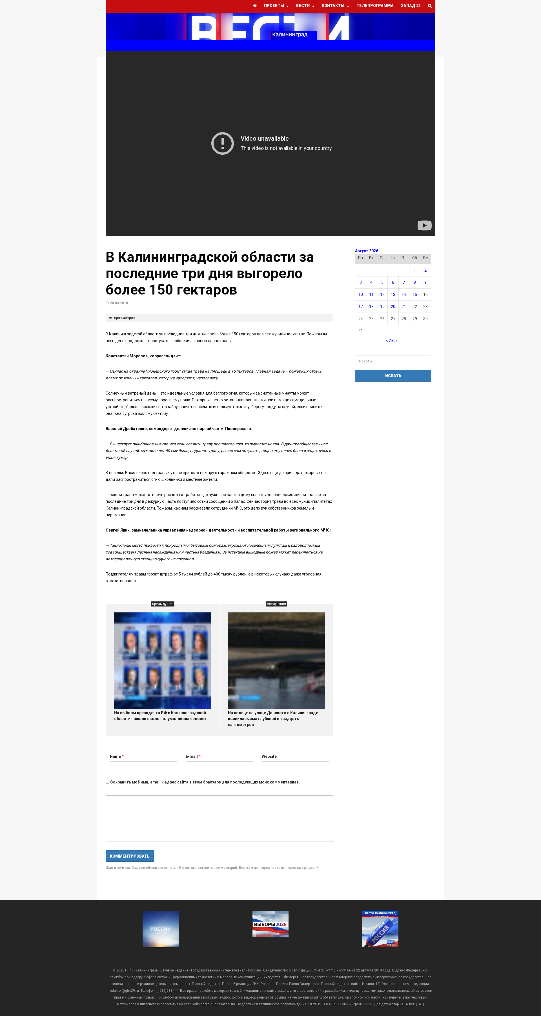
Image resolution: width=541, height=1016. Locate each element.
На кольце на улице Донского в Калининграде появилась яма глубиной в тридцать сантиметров (273, 718)
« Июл (391, 340)
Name (117, 756)
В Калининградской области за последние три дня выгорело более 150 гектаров (210, 273)
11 (371, 294)
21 (404, 306)
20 (393, 306)
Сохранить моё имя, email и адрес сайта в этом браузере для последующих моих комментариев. (205, 782)
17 (360, 306)
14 (404, 294)
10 (360, 294)
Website (269, 756)
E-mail (193, 756)
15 (415, 294)
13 (393, 294)
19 (382, 306)
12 (382, 294)
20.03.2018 (119, 303)
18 (371, 306)
